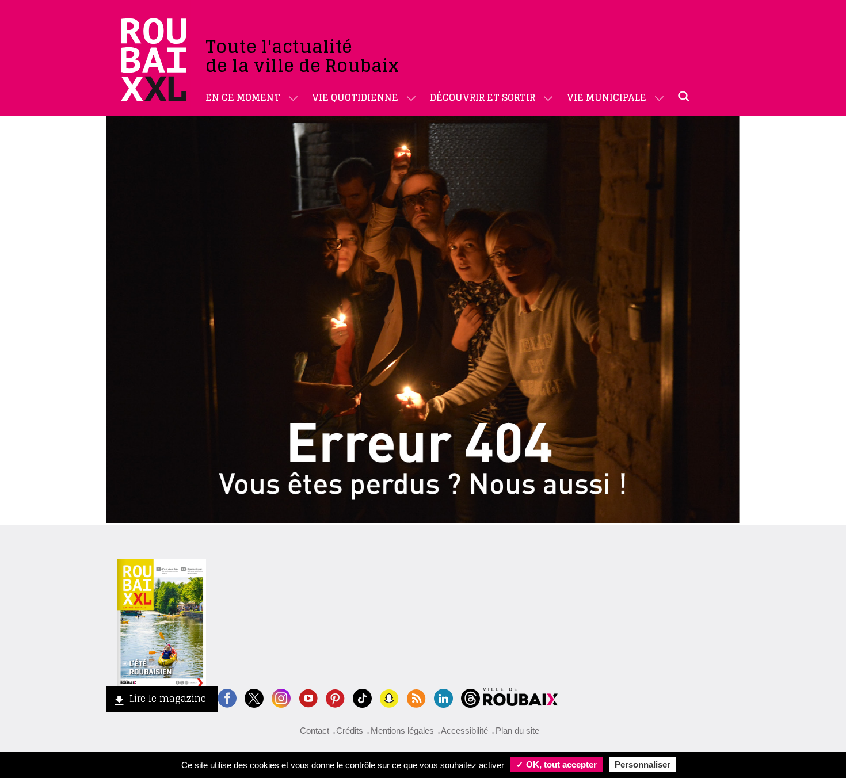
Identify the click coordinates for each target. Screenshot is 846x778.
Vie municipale (606, 97)
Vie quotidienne (355, 97)
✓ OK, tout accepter (556, 764)
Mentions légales (402, 730)
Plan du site (517, 730)
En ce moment (242, 97)
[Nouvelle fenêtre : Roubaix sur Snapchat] (389, 697)
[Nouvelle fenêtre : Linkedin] (443, 697)
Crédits (349, 730)
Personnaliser (642, 764)
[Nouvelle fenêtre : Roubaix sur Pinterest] (335, 697)
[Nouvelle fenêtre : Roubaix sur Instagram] (281, 697)
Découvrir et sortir (482, 97)
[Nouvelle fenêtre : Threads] (470, 697)
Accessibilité (464, 730)
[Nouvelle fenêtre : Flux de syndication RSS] (416, 697)
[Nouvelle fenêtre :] (308, 697)
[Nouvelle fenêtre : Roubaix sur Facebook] (227, 697)
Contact (314, 730)
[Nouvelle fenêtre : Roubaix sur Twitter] (254, 697)
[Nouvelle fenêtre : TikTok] (362, 697)
